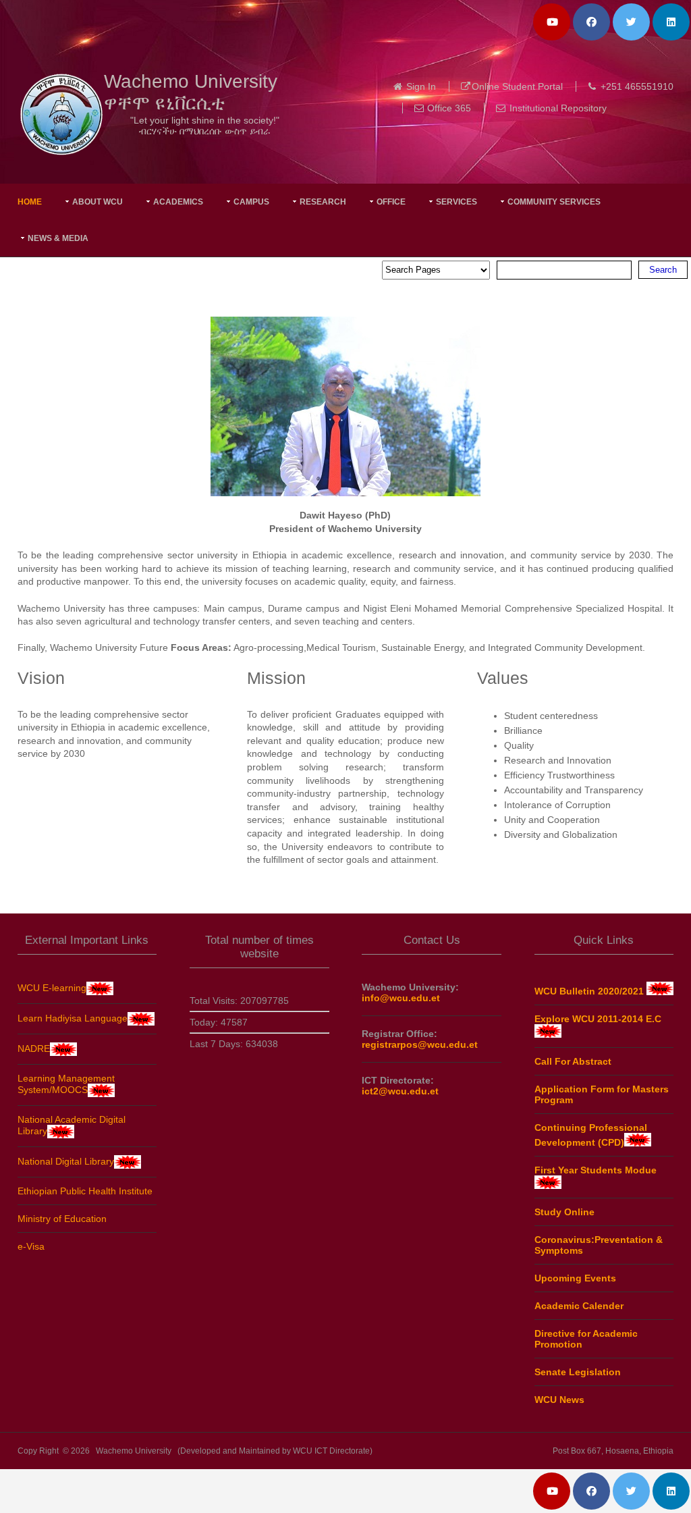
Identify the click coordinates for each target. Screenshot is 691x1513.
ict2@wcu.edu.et (400, 1091)
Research (323, 202)
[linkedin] (671, 22)
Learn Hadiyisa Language (73, 1018)
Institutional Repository (558, 108)
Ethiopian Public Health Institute (85, 1191)
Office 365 (449, 108)
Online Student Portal (517, 86)
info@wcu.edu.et (401, 997)
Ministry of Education (62, 1218)
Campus (251, 202)
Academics (178, 202)
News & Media (58, 238)
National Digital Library (66, 1161)
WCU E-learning (52, 987)
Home (30, 202)
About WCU (97, 202)
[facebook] (591, 22)
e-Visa (31, 1246)
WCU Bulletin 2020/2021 (590, 991)
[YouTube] (551, 22)
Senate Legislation (577, 1371)
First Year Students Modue (595, 1170)
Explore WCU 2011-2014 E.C (597, 1018)
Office (391, 202)
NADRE (34, 1048)
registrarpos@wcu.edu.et (420, 1044)
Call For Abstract (572, 1061)
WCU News (559, 1399)
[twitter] (631, 22)
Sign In (421, 86)
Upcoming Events (575, 1278)
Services (456, 202)
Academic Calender (579, 1305)
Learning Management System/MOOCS (66, 1084)
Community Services (554, 202)
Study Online (564, 1211)
